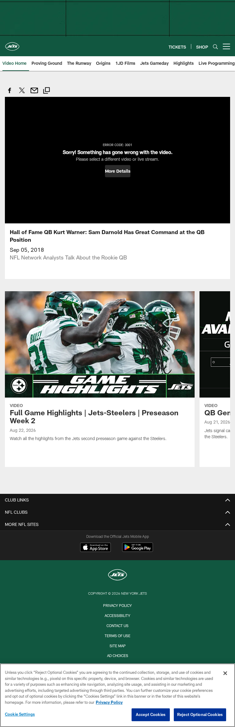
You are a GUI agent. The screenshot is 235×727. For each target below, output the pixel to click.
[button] (117, 171)
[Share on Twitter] (22, 93)
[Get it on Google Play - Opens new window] (137, 550)
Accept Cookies (151, 714)
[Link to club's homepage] (12, 44)
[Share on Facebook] (10, 93)
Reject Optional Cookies (200, 714)
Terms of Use (117, 635)
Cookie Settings (20, 714)
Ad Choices (117, 655)
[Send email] (34, 93)
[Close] (225, 673)
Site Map (118, 646)
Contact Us (117, 625)
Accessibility (117, 615)
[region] (117, 695)
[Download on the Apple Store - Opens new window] (95, 548)
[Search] (215, 46)
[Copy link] (46, 91)
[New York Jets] (117, 575)
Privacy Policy (117, 605)
